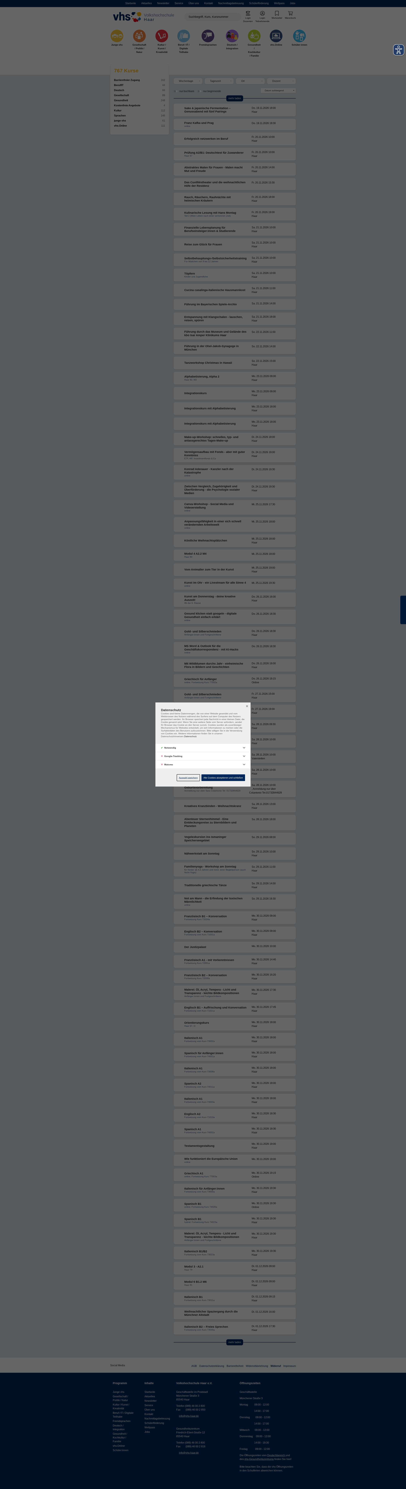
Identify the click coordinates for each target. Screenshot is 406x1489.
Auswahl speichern (188, 777)
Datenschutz (190, 736)
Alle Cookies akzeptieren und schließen (223, 777)
